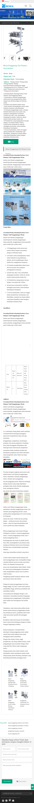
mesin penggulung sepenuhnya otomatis (18, 725)
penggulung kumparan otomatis (16, 731)
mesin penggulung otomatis (15, 728)
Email (11, 141)
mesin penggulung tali (13, 733)
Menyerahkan (7, 781)
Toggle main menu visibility (26, 6)
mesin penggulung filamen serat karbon (18, 723)
